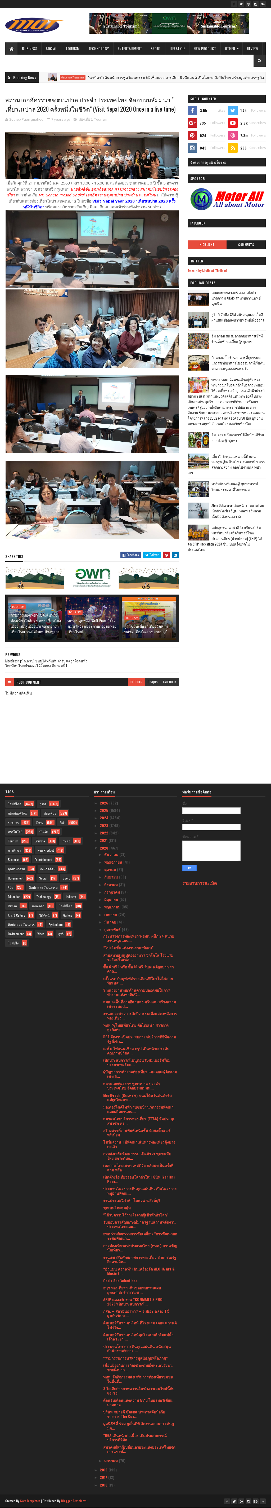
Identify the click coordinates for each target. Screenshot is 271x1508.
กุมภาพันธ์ (113, 929)
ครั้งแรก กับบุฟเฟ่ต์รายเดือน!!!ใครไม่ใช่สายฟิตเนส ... (138, 980)
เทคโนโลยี (15, 831)
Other (230, 48)
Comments (246, 245)
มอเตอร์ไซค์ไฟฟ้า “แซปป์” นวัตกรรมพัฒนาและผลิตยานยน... (138, 1109)
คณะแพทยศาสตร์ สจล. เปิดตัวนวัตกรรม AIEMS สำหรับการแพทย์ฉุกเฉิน (236, 298)
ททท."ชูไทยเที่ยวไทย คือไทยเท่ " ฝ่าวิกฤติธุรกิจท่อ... (136, 1027)
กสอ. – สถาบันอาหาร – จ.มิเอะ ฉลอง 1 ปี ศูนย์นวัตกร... (136, 1313)
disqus (153, 682)
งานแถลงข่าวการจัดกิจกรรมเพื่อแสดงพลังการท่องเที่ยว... (140, 1015)
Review (252, 48)
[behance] (263, 4)
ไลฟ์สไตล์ (14, 804)
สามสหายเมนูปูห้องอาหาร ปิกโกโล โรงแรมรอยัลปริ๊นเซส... (138, 957)
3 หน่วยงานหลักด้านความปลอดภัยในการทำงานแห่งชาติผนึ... (136, 992)
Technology (98, 48)
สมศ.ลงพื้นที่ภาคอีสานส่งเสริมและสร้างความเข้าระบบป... (139, 1004)
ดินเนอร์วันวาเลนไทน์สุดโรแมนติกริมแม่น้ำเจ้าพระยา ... (138, 1337)
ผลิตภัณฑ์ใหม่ (17, 813)
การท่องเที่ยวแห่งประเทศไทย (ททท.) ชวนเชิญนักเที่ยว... (140, 1248)
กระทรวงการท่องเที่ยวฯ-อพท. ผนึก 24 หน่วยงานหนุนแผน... (138, 938)
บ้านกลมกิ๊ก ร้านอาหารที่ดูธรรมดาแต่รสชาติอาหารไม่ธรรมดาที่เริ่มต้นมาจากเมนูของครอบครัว (238, 363)
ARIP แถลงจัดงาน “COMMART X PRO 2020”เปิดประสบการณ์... (132, 1301)
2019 (104, 1469)
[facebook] (234, 4)
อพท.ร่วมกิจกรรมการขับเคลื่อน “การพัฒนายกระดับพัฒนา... (140, 1236)
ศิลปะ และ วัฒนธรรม (43, 887)
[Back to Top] (263, 1501)
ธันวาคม (111, 854)
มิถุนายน (111, 899)
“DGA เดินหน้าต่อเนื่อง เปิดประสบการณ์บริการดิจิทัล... (135, 1437)
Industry (71, 896)
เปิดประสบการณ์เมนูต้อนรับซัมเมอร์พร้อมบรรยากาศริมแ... (136, 1062)
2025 (104, 810)
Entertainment (130, 48)
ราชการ (13, 822)
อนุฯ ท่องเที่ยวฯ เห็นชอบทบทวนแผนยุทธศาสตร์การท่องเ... (132, 1290)
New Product (205, 48)
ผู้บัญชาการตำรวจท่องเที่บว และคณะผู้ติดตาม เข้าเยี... (140, 1074)
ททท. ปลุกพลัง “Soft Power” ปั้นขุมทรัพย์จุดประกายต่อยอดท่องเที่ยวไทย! (91, 626)
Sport (156, 48)
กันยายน (111, 877)
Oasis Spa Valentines (120, 1280)
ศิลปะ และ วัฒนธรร (21, 924)
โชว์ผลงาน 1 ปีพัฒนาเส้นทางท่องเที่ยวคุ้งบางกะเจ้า (139, 1144)
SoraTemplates (30, 1500)
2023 (104, 825)
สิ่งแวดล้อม (48, 869)
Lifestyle (177, 48)
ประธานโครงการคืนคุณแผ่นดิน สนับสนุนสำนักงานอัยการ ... (137, 1348)
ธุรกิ (61, 933)
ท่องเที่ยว (85, 119)
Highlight (207, 245)
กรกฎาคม (112, 892)
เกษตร (65, 841)
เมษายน (111, 914)
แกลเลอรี (38, 906)
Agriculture (56, 924)
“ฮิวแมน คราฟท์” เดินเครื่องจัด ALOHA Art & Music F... (139, 1271)
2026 (104, 803)
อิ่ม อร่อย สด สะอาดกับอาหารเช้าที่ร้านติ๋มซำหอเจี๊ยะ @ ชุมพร (237, 338)
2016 (104, 1485)
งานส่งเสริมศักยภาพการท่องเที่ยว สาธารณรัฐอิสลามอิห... (139, 1259)
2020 (104, 848)
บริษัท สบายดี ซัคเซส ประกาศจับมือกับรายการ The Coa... (134, 1414)
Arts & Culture (16, 915)
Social (51, 48)
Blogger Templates (74, 1500)
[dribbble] (248, 4)
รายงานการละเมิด (199, 883)
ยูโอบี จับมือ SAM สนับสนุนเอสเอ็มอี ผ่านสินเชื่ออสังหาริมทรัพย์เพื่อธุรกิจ (238, 317)
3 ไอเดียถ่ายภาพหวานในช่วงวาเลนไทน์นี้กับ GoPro (138, 1391)
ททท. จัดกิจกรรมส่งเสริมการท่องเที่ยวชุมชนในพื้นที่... (138, 1379)
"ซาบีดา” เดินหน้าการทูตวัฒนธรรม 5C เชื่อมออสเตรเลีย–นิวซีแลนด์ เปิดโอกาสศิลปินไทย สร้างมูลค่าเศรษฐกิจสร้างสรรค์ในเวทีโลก (157, 77)
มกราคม (111, 1460)
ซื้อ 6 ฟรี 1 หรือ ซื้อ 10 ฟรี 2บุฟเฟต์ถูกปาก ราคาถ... (138, 969)
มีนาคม (110, 922)
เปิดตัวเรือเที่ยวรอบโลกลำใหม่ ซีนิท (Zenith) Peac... (139, 1179)
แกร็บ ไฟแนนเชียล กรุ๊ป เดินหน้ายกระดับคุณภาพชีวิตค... (136, 1050)
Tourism (73, 48)
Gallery (67, 915)
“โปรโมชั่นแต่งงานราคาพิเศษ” (128, 947)
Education (14, 896)
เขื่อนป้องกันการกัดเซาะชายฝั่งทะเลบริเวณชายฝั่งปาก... (138, 1367)
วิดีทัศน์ (44, 915)
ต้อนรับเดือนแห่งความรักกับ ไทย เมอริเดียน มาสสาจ (138, 1402)
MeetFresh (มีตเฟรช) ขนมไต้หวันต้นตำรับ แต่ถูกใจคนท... (137, 1097)
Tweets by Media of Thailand (207, 270)
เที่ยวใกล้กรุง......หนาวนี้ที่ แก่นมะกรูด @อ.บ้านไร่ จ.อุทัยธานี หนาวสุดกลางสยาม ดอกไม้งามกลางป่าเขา (226, 464)
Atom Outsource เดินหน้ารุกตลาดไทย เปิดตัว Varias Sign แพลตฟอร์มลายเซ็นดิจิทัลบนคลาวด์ (237, 511)
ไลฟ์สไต (13, 943)
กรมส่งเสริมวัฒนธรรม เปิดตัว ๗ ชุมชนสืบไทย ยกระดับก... (137, 1156)
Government (15, 878)
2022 (104, 833)
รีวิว (10, 887)
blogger (136, 682)
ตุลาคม (110, 869)
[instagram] (256, 4)
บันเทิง (43, 831)
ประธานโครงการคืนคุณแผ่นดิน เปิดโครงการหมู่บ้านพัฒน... (140, 1191)
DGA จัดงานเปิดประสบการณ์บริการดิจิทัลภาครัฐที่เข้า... (139, 1039)
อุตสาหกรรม (16, 869)
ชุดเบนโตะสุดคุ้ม (117, 1207)
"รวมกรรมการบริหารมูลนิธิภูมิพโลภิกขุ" (135, 1358)
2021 (104, 840)
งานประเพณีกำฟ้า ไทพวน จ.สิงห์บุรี (131, 1200)
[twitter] (241, 4)
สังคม (39, 822)
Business (29, 48)
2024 (105, 817)
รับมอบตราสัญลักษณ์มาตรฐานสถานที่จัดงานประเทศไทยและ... (139, 1224)
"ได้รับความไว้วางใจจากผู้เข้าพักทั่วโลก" (135, 1214)
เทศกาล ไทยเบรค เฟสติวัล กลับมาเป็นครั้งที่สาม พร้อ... (138, 1167)
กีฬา (63, 822)
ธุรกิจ (43, 804)
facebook (169, 682)
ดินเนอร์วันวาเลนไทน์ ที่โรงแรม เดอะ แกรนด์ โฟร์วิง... (140, 1325)
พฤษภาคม (112, 906)
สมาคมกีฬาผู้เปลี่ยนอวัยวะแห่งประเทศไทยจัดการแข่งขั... (139, 1449)
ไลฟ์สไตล (65, 906)
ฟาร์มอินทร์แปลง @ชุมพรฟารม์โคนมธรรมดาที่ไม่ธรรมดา (234, 486)
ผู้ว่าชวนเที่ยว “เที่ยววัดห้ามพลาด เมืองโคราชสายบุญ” (146, 628)
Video (40, 933)
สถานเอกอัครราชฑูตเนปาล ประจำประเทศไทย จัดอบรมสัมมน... (131, 1086)
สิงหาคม (111, 884)
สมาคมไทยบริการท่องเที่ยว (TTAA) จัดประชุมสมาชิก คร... (139, 1121)
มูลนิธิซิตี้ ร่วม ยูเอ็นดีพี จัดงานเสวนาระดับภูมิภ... (138, 1426)
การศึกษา (14, 850)
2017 (104, 1477)
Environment (16, 933)
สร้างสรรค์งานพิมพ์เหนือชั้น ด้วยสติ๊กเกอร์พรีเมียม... (136, 1132)
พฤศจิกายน (113, 862)
